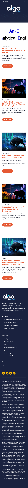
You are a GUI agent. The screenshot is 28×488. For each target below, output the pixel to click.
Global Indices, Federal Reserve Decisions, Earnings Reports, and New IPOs (13, 263)
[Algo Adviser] (14, 8)
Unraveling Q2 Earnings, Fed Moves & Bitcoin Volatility (13, 156)
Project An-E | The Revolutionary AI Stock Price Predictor (13, 50)
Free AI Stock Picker (9, 328)
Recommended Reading (10, 347)
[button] (24, 2)
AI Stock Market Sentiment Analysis (13, 319)
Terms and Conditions (9, 356)
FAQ (5, 350)
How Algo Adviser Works (10, 339)
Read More (7, 66)
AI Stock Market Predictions (11, 325)
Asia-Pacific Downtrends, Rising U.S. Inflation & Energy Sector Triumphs (13, 104)
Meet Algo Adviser (8, 341)
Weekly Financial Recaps (10, 322)
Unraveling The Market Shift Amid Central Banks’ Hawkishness (13, 209)
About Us (6, 344)
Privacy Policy (7, 353)
